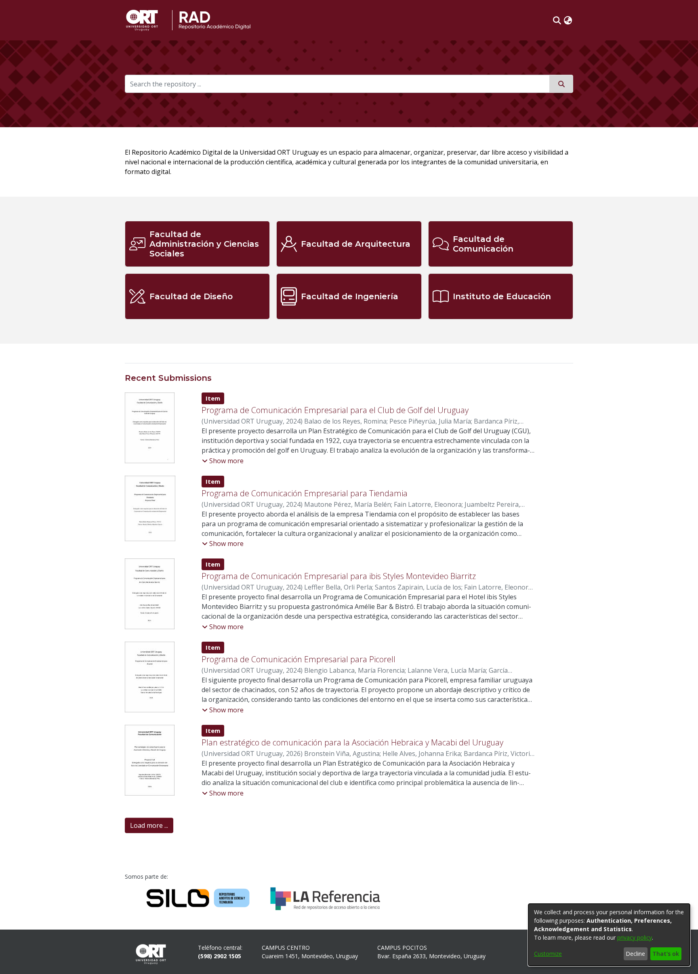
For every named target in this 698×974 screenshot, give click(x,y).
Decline (635, 953)
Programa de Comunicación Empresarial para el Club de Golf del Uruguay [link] (335, 410)
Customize (548, 953)
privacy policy (634, 937)
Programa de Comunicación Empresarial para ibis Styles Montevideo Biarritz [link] (339, 576)
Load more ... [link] (149, 825)
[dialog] (609, 935)
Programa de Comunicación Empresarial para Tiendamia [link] (305, 493)
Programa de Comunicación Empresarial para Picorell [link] (298, 659)
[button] (557, 20)
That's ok (665, 953)
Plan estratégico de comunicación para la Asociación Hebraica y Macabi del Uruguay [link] (352, 742)
